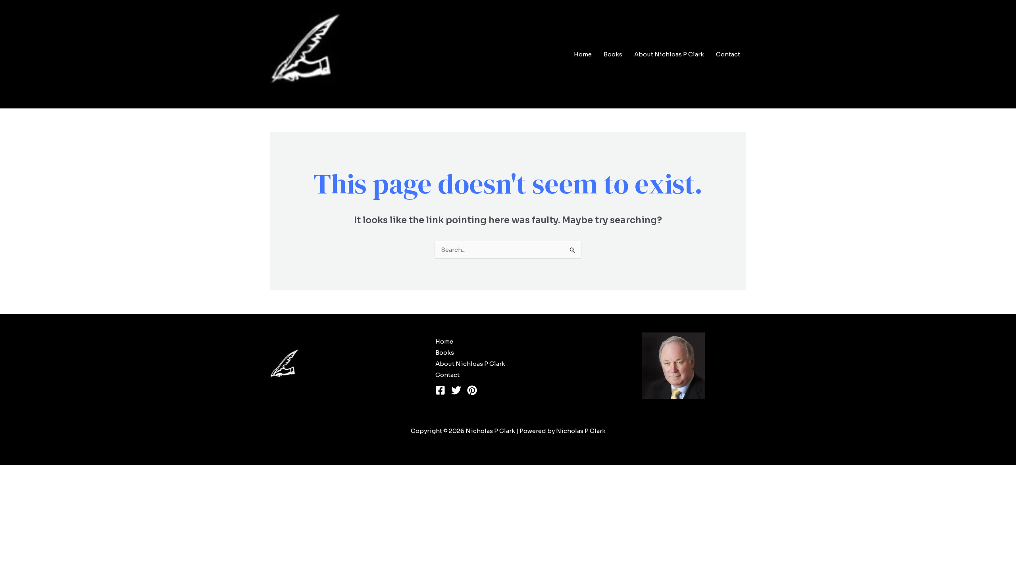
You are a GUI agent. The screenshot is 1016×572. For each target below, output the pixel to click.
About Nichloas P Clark (669, 54)
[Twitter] (456, 390)
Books (613, 54)
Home (583, 54)
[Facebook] (440, 390)
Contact (728, 54)
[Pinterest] (472, 390)
